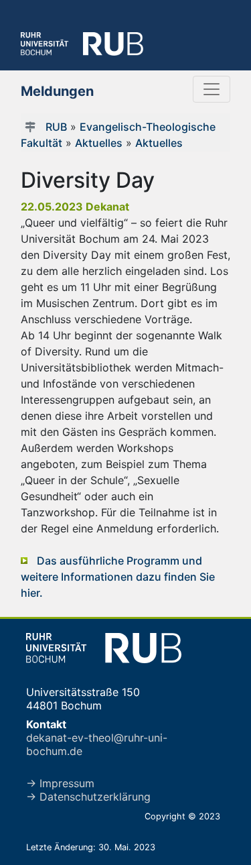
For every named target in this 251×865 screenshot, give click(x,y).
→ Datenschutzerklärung (88, 796)
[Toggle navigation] (211, 89)
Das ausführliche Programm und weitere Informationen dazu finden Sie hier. (118, 576)
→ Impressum (60, 783)
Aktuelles (98, 143)
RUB (56, 126)
